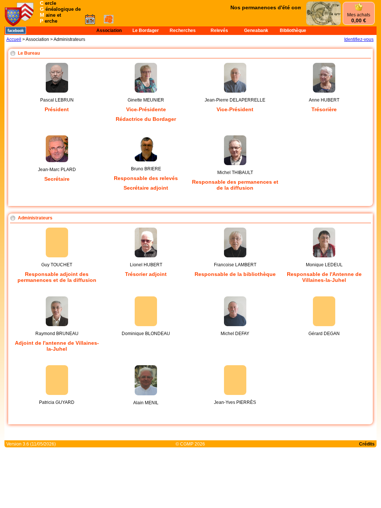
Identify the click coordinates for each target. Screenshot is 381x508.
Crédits (367, 444)
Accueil (13, 39)
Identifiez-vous (359, 39)
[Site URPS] (13, 20)
